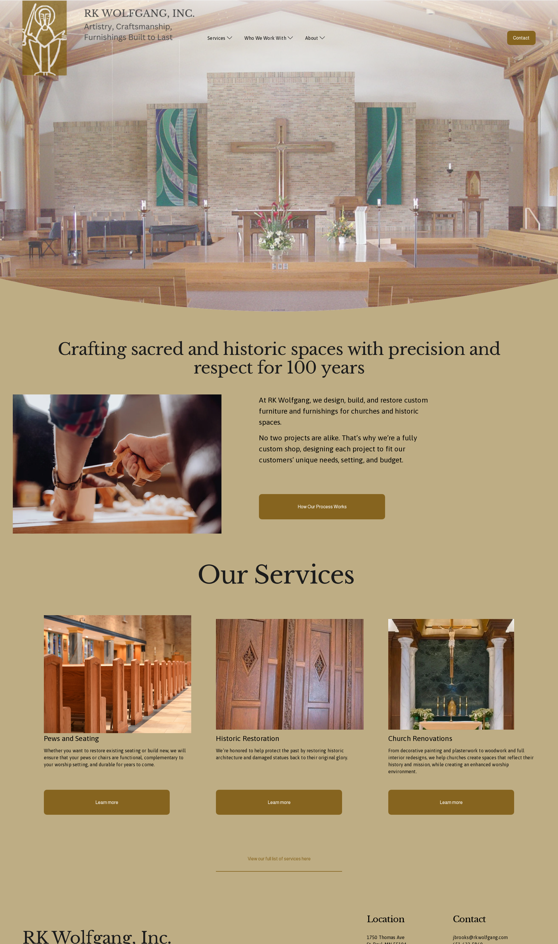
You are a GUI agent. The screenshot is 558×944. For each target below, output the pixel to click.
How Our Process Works (322, 506)
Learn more (106, 802)
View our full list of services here (279, 858)
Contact (521, 37)
